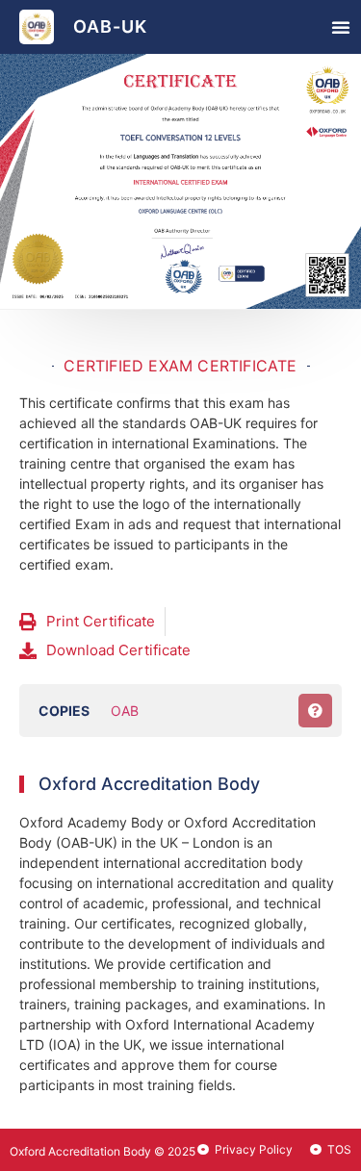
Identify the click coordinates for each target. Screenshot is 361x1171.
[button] (340, 27)
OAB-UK (110, 26)
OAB (125, 710)
